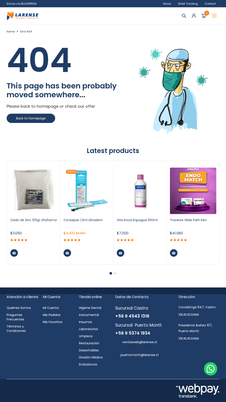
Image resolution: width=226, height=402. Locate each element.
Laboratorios (88, 329)
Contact (210, 4)
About (167, 4)
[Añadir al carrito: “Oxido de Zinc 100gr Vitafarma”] (14, 253)
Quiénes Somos (19, 308)
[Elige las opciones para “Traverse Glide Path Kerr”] (173, 253)
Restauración (89, 343)
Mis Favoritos (52, 322)
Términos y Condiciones (16, 328)
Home (11, 31)
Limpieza (85, 336)
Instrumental (89, 315)
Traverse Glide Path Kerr (188, 220)
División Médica (91, 357)
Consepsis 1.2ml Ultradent (83, 220)
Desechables (89, 350)
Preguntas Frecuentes (15, 317)
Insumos (85, 322)
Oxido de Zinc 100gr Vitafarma (33, 220)
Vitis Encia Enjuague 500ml (137, 220)
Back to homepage (31, 118)
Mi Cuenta (51, 308)
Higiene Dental (90, 308)
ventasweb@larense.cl (139, 342)
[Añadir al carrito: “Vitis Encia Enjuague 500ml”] (120, 253)
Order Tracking (188, 4)
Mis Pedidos (51, 315)
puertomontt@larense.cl (139, 355)
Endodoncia (88, 364)
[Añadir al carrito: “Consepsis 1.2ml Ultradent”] (67, 253)
